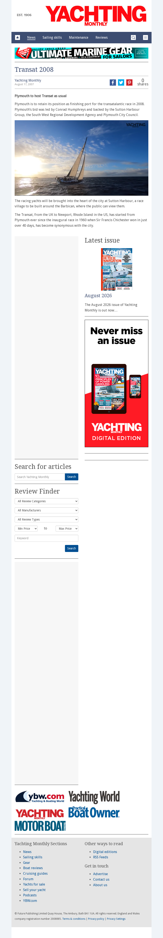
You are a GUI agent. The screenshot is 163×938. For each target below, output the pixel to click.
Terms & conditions (73, 918)
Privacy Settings (116, 918)
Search (71, 476)
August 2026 (98, 295)
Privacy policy (96, 918)
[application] (81, 157)
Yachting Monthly (28, 80)
